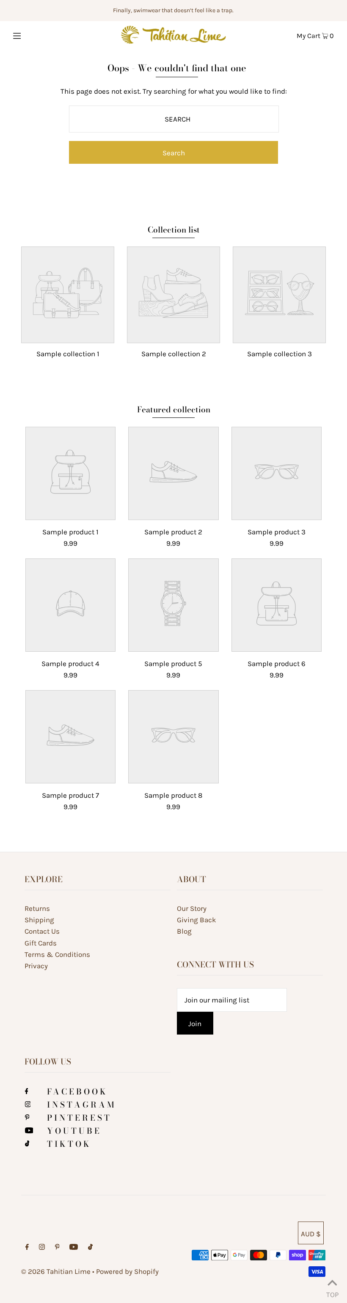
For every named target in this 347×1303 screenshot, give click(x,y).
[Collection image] (67, 335)
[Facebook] (26, 1091)
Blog (184, 931)
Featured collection (173, 410)
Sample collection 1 (67, 353)
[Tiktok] (27, 1144)
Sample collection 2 (173, 353)
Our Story (192, 908)
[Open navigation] (35, 34)
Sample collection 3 (279, 353)
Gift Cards (41, 943)
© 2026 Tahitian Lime (56, 1271)
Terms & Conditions (57, 954)
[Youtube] (29, 1131)
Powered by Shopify (127, 1271)
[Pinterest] (27, 1117)
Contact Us (42, 931)
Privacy (36, 966)
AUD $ (311, 1234)
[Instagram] (28, 1104)
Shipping (39, 920)
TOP (332, 1292)
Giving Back (196, 920)
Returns (37, 908)
